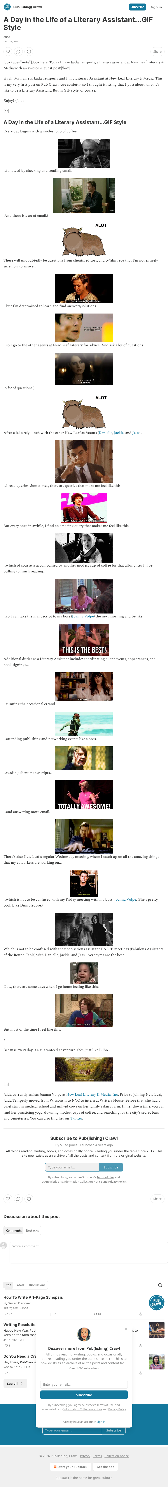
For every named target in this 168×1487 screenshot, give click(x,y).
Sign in (156, 7)
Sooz (7, 37)
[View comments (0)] (18, 51)
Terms (97, 1456)
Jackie (119, 433)
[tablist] (22, 1230)
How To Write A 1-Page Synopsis (33, 1297)
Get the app (105, 1467)
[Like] (8, 51)
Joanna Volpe (83, 616)
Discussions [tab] (37, 1285)
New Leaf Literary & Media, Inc (92, 1094)
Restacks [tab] (32, 1230)
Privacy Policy (117, 1409)
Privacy (85, 1456)
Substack (62, 1478)
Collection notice (117, 1456)
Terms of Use (105, 1405)
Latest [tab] (20, 1285)
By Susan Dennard (17, 1303)
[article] (84, 1306)
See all (12, 1383)
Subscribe (137, 7)
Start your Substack (73, 1467)
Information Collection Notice (82, 1409)
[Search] (160, 1285)
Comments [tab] (14, 1230)
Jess (135, 433)
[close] (126, 1329)
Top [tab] (8, 1285)
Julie (23, 1339)
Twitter (76, 1118)
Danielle (105, 433)
